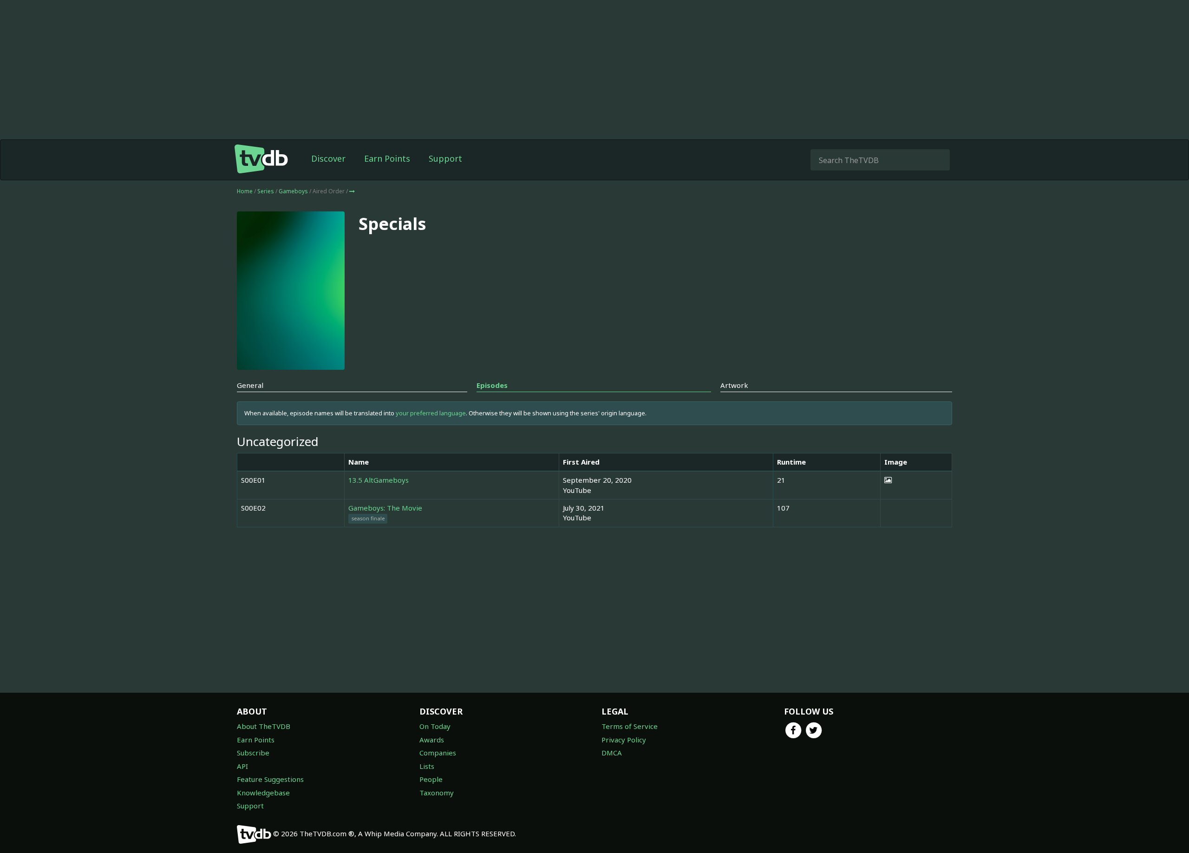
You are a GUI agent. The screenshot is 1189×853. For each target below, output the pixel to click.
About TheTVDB (263, 726)
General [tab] (250, 385)
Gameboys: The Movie (385, 507)
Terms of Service (629, 726)
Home (245, 191)
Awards (431, 739)
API (242, 766)
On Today (435, 726)
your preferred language (431, 413)
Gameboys (294, 191)
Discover (328, 158)
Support (445, 158)
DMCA (611, 752)
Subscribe (253, 752)
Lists (426, 766)
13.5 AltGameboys (378, 480)
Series (265, 191)
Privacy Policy (623, 739)
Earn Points (387, 158)
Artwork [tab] (734, 385)
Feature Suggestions (270, 779)
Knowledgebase (263, 792)
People (431, 779)
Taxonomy (436, 792)
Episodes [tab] (492, 385)
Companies (437, 752)
